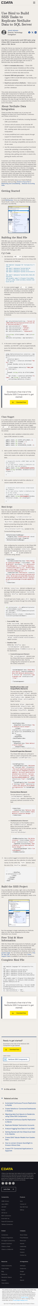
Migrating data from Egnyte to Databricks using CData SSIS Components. (20, 1115)
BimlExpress (9, 200)
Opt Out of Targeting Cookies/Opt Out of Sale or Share (19, 1303)
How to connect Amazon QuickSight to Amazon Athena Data (18, 1144)
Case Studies (5, 1268)
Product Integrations (7, 1238)
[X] (6, 1183)
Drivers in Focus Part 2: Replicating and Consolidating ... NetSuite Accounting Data (18, 183)
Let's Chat (7, 1189)
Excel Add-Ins (5, 1218)
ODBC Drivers (5, 1201)
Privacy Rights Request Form (20, 1300)
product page (5, 953)
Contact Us (23, 1255)
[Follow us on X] (32, 32)
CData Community (6, 1265)
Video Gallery (5, 1283)
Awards (22, 1243)
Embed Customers (6, 1243)
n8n (21, 1277)
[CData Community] (13, 1183)
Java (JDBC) (4, 1204)
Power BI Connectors (7, 1221)
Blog (2, 1271)
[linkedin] (2, 1183)
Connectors (4, 1235)
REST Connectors (6, 1215)
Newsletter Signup (6, 1277)
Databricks (23, 1268)
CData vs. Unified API (7, 1249)
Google (22, 1271)
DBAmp (22, 1210)
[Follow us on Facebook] (29, 32)
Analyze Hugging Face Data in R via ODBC (20, 1129)
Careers (22, 1252)
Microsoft (22, 1274)
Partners (22, 1249)
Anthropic (23, 1265)
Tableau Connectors (7, 1224)
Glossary (3, 1280)
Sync (21, 1201)
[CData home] (8, 2)
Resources (4, 1274)
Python (3, 1210)
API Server (4, 1213)
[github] (9, 1183)
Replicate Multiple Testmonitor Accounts (19, 1125)
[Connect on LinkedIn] (36, 32)
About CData (23, 1235)
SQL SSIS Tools (24, 1207)
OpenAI (22, 1280)
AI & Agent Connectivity (8, 1240)
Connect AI (23, 1204)
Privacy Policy (24, 1297)
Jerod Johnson (13, 30)
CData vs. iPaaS (5, 1246)
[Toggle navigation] (34, 2)
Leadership (23, 1246)
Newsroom (23, 1240)
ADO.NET (3, 1207)
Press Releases (24, 1238)
